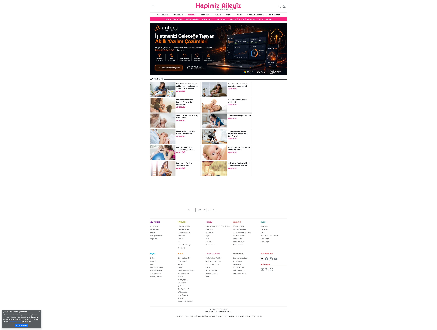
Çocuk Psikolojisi (238, 242)
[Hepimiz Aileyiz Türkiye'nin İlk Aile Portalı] (218, 6)
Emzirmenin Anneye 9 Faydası (239, 116)
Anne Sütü (209, 229)
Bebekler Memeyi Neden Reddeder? (237, 101)
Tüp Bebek (181, 248)
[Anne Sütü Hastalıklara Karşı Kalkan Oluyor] (162, 121)
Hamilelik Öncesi (183, 229)
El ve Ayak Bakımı (211, 273)
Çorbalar (181, 286)
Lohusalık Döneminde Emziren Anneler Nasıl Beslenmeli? (184, 102)
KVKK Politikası (211, 316)
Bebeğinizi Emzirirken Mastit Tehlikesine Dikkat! (239, 148)
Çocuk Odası (237, 261)
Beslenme (181, 236)
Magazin (153, 261)
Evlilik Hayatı (154, 229)
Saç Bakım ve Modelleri (213, 261)
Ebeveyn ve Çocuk (156, 236)
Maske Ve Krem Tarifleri (213, 258)
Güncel (152, 264)
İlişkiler (152, 232)
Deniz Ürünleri (183, 295)
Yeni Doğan (209, 232)
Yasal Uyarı (201, 316)
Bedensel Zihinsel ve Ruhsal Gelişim (218, 226)
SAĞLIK (218, 15)
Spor (179, 242)
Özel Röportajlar (155, 273)
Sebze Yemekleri (183, 273)
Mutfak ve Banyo (239, 267)
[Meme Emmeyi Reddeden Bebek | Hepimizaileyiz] (214, 105)
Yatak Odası (237, 264)
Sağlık (208, 236)
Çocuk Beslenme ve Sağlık (242, 232)
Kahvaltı (180, 264)
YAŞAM (228, 15)
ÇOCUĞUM (205, 15)
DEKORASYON (274, 15)
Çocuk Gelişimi (238, 245)
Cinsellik (180, 239)
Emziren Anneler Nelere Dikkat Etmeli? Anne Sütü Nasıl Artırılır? (237, 133)
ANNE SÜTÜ (180, 91)
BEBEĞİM (191, 15)
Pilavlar (180, 277)
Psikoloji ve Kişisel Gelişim (269, 236)
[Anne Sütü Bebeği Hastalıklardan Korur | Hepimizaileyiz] (214, 89)
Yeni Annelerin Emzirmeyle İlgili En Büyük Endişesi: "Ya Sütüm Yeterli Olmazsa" (187, 86)
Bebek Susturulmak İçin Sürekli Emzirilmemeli (185, 132)
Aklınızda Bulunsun (156, 267)
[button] (153, 6)
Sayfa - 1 (200, 210)
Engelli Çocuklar (238, 226)
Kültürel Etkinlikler (156, 270)
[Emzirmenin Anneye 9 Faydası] (214, 121)
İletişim (193, 316)
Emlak (152, 258)
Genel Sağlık (265, 239)
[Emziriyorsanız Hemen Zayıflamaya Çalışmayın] (162, 152)
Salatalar (181, 298)
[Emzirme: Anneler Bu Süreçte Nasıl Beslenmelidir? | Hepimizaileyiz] (162, 105)
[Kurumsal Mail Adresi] (263, 269)
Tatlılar (180, 267)
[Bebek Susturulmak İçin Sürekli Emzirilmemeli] (162, 136)
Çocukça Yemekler (184, 289)
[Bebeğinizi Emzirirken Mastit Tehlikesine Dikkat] (214, 152)
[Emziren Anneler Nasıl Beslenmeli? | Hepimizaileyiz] (214, 136)
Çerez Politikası (257, 316)
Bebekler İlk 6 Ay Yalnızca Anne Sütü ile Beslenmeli (237, 85)
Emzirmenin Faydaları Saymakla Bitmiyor (184, 164)
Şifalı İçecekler (182, 292)
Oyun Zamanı (210, 245)
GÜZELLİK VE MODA (255, 15)
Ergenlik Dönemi (238, 236)
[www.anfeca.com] (218, 49)
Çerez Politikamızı (15, 321)
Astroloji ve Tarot (156, 277)
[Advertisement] (201, 190)
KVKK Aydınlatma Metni (226, 316)
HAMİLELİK (178, 15)
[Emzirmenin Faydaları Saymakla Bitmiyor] (162, 168)
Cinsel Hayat (154, 226)
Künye (187, 316)
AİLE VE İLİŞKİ (162, 15)
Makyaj (208, 267)
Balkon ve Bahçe (238, 270)
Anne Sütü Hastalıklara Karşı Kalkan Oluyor (187, 117)
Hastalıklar (264, 229)
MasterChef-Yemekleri (185, 301)
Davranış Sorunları (239, 229)
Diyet (262, 232)
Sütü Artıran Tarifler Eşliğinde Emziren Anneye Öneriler (239, 164)
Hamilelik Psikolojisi (184, 245)
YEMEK (239, 15)
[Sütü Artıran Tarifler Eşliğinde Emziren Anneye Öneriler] (214, 168)
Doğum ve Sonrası (184, 232)
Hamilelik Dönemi (184, 226)
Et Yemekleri (182, 261)
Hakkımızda (179, 316)
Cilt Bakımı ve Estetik (213, 264)
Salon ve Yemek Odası (240, 258)
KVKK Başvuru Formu (243, 316)
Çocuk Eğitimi (237, 239)
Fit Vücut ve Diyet (211, 270)
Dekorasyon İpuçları (240, 273)
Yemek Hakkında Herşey (186, 270)
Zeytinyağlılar (182, 280)
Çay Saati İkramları (184, 258)
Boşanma (153, 239)
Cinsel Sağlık (265, 242)
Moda (208, 277)
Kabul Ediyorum (21, 325)
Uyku (207, 239)
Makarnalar (182, 283)
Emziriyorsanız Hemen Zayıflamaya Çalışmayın (185, 148)
